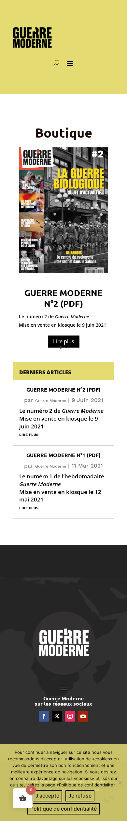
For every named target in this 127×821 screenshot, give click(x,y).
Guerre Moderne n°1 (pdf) (63, 455)
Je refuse (80, 795)
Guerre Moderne (50, 400)
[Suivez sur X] (57, 716)
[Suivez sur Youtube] (83, 716)
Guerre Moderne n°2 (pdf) (63, 298)
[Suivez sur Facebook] (44, 716)
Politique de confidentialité (63, 808)
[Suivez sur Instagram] (70, 716)
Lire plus (63, 341)
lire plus (28, 434)
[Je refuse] (119, 781)
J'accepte (47, 795)
